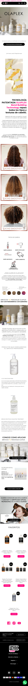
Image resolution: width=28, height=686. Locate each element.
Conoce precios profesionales (14, 44)
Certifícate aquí (14, 520)
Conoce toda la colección (14, 488)
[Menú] (3, 3)
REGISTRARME (21, 634)
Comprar (7, 556)
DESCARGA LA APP (21, 640)
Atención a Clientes (13, 657)
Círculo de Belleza (15, 681)
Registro (13, 660)
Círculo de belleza (13, 653)
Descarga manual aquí (18, 458)
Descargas (13, 663)
